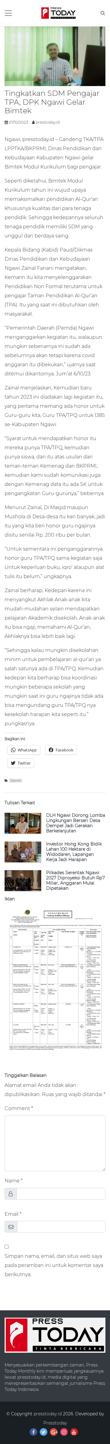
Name (12, 1181)
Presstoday (55, 1423)
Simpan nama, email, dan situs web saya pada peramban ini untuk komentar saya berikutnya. (54, 1265)
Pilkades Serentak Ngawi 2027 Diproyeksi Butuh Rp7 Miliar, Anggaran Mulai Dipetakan (75, 880)
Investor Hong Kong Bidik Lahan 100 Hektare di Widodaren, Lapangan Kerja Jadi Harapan (74, 851)
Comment (17, 1108)
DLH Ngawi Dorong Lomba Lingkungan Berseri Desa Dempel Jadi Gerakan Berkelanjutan (75, 823)
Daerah (15, 781)
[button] (58, 13)
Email (11, 1214)
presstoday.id (48, 122)
